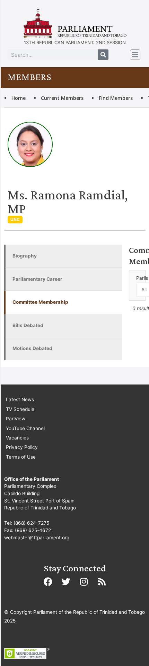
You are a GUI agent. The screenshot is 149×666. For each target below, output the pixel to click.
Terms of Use (21, 457)
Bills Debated (27, 325)
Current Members (62, 98)
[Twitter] (65, 581)
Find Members (116, 98)
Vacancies (17, 438)
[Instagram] (84, 581)
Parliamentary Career (37, 279)
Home (18, 98)
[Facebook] (47, 581)
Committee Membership (40, 302)
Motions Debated (32, 348)
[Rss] (102, 581)
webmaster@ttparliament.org (36, 537)
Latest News (20, 399)
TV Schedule (20, 409)
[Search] (103, 54)
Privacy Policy (22, 447)
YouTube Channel (25, 428)
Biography (24, 256)
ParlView (15, 418)
